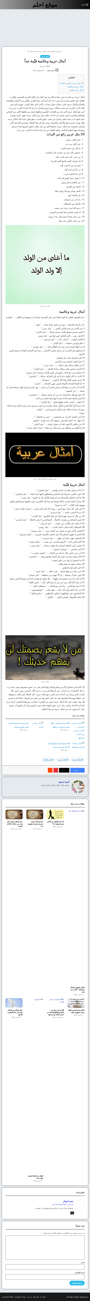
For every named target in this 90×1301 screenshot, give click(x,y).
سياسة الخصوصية (20, 1297)
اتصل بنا (43, 1297)
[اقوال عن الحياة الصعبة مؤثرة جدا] (34, 1086)
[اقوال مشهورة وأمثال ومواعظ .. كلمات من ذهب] (76, 897)
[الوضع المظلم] (74, 5)
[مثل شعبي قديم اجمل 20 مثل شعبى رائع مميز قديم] (36, 725)
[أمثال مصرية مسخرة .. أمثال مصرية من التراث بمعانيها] (78, 730)
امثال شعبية (77, 760)
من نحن (29, 1297)
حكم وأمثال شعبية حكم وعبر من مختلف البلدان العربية (15, 824)
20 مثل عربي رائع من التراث (71, 83)
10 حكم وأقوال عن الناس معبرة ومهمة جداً (55, 823)
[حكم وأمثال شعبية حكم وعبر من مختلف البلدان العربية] (14, 814)
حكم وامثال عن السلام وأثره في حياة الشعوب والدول (15, 1012)
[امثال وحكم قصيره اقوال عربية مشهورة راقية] (76, 1003)
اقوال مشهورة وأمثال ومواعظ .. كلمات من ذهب (77, 989)
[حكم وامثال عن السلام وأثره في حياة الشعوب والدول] (14, 1003)
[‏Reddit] (50, 770)
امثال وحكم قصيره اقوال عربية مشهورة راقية (76, 1011)
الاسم (83, 1262)
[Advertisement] (70, 27)
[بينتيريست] (55, 770)
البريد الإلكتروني (79, 1272)
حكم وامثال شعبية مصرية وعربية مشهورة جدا (35, 824)
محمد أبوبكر (68, 1201)
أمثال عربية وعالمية (75, 86)
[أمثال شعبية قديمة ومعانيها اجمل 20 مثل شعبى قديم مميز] (78, 745)
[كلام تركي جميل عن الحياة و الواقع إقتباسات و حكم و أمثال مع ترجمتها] (55, 1003)
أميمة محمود (50, 70)
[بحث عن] (78, 5)
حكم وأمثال (47, 760)
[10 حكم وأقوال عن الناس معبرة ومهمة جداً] (55, 814)
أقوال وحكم (51, 51)
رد (72, 1213)
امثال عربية (62, 760)
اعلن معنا (36, 1297)
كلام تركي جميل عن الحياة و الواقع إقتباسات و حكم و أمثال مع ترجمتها (55, 1012)
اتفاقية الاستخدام (7, 1297)
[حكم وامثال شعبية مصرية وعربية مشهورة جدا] (34, 814)
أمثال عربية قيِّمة (76, 90)
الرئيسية (59, 51)
